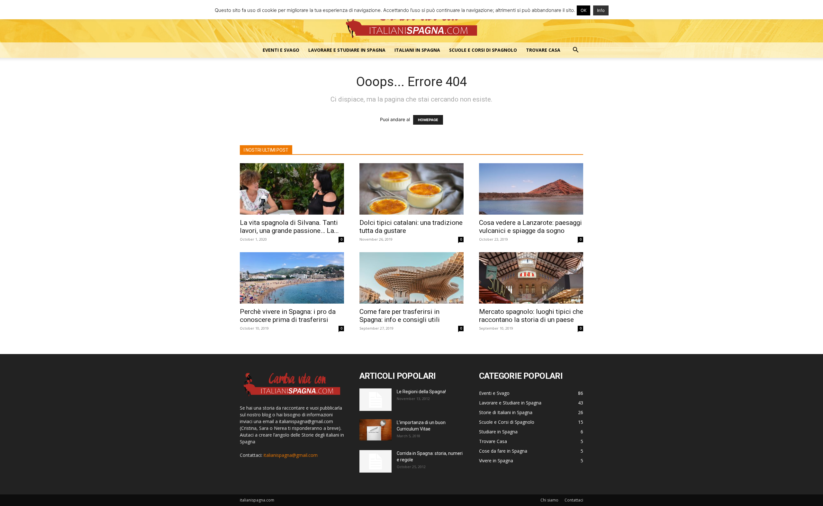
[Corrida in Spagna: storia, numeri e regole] (375, 461)
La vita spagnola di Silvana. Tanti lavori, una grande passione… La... (289, 227)
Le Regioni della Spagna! (421, 391)
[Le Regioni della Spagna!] (375, 399)
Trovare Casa (543, 50)
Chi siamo (549, 500)
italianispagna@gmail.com (291, 455)
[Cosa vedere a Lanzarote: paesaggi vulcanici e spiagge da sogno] (531, 189)
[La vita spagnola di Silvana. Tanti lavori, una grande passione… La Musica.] (292, 189)
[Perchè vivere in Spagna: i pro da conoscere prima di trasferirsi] (292, 278)
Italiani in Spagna (417, 50)
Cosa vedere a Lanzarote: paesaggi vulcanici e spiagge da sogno (530, 227)
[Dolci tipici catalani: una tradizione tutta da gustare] (411, 189)
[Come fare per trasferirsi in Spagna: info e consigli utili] (411, 278)
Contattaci (574, 500)
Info (601, 10)
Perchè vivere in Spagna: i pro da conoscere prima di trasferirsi (288, 316)
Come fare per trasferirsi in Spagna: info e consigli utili (399, 316)
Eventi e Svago (281, 50)
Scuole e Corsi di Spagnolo (483, 50)
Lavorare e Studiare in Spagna (346, 50)
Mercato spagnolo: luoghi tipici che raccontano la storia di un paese (531, 316)
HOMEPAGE (428, 120)
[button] (575, 51)
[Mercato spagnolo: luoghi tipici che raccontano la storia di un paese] (531, 278)
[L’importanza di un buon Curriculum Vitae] (375, 429)
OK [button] (583, 10)
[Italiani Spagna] (411, 22)
